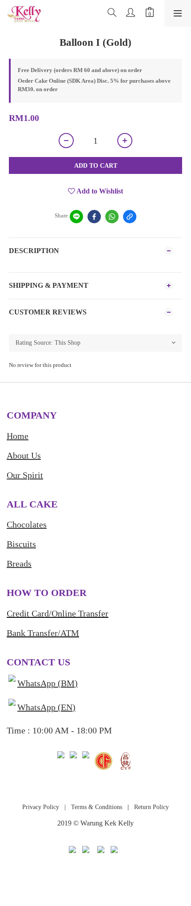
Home (17, 436)
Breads (19, 563)
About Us (24, 455)
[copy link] (129, 216)
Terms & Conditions (95, 807)
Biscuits (21, 544)
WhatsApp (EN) (46, 707)
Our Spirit (25, 475)
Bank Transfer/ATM (43, 633)
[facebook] (94, 216)
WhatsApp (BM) (47, 683)
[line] (76, 216)
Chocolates (27, 524)
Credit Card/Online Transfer (57, 613)
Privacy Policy (40, 807)
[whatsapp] (112, 216)
